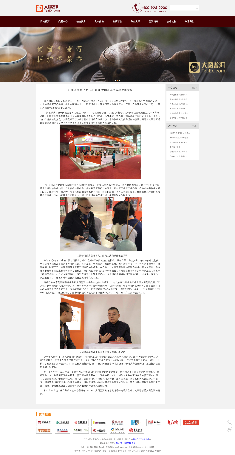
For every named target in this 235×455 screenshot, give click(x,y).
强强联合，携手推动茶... (179, 118)
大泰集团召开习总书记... (179, 99)
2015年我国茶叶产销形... (180, 137)
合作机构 (171, 21)
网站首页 (45, 21)
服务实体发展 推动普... (179, 113)
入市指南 (99, 21)
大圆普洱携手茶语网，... (179, 108)
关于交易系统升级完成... (179, 94)
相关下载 (117, 21)
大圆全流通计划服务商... (179, 104)
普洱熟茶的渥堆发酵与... (179, 142)
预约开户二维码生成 (141, 439)
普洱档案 (153, 21)
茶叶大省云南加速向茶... (179, 151)
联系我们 (189, 21)
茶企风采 (135, 21)
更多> (194, 87)
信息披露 (81, 21)
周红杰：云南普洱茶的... (179, 156)
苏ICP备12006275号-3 (125, 443)
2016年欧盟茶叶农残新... (180, 133)
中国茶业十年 (175, 147)
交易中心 (63, 21)
